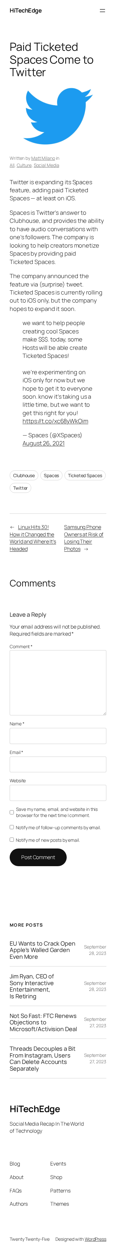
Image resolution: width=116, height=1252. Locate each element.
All (12, 165)
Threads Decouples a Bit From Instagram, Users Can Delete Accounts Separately (42, 1058)
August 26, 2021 (44, 443)
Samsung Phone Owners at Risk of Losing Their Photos (83, 537)
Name (17, 724)
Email (16, 752)
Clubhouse (24, 475)
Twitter (20, 488)
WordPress (95, 1239)
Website (18, 780)
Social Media (46, 165)
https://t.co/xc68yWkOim (55, 421)
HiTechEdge (26, 10)
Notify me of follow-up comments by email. (58, 827)
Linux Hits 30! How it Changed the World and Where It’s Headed (33, 537)
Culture (24, 165)
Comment (21, 646)
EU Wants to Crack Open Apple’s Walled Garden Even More (42, 950)
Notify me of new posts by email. (48, 840)
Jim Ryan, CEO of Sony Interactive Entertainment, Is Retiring (31, 986)
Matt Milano (43, 158)
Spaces (51, 475)
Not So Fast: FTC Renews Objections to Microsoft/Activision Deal (43, 1022)
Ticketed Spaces (85, 475)
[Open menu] (102, 10)
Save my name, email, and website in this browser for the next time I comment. (57, 812)
